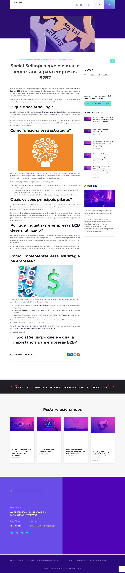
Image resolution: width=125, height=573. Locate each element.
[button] (68, 354)
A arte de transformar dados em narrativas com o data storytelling (103, 144)
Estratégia (20, 60)
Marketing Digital (67, 60)
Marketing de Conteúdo (50, 60)
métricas (24, 195)
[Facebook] (22, 533)
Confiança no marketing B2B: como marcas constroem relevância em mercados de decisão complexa (102, 171)
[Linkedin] (12, 533)
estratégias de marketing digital (48, 112)
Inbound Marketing (32, 60)
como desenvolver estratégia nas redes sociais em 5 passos (35, 328)
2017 (50, 238)
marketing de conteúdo (29, 310)
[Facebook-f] (84, 5)
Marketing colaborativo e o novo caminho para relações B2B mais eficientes (103, 119)
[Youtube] (88, 5)
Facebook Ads (65, 315)
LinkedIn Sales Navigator (41, 306)
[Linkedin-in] (77, 5)
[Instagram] (81, 5)
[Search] (112, 61)
